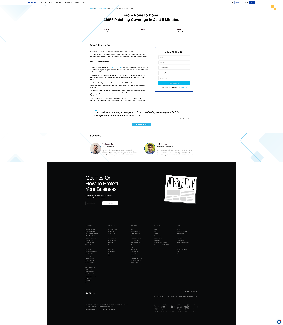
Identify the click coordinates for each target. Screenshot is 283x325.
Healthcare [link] (110, 244)
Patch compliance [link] (89, 256)
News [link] (155, 231)
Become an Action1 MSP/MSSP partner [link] (163, 244)
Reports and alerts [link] (89, 273)
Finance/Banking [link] (112, 247)
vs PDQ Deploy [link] (111, 233)
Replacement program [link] (90, 276)
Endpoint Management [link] (90, 231)
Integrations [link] (134, 249)
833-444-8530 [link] (171, 296)
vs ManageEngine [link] (112, 229)
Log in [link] (246, 2)
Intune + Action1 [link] (112, 240)
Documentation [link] (134, 251)
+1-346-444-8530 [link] (160, 296)
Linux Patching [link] (88, 249)
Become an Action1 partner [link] (160, 242)
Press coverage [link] (157, 235)
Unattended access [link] (89, 271)
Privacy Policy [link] (184, 87)
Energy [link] (110, 253)
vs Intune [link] (110, 235)
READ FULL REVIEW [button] (141, 124)
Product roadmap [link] (135, 244)
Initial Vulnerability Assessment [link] (92, 235)
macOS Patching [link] (89, 247)
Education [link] (110, 242)
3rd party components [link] (182, 249)
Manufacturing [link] (111, 251)
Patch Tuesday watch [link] (136, 233)
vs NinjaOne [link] (111, 231)
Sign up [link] (252, 2)
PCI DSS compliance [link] (90, 262)
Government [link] (111, 249)
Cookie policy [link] (180, 238)
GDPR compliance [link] (181, 240)
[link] (32, 2)
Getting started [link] (134, 253)
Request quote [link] (88, 278)
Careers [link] (156, 233)
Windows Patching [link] (89, 244)
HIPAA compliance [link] (89, 260)
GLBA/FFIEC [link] (88, 269)
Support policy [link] (180, 244)
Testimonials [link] (157, 240)
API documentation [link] (135, 256)
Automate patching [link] (115, 67)
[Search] (232, 2)
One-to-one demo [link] (135, 240)
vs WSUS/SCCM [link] (112, 238)
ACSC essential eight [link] (90, 267)
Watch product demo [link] (136, 238)
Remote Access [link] (89, 240)
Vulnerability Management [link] (91, 233)
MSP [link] (109, 256)
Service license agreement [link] (183, 242)
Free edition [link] (88, 280)
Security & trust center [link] (136, 242)
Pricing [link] (87, 282)
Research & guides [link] (135, 231)
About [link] (155, 229)
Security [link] (178, 229)
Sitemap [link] (179, 253)
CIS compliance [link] (89, 264)
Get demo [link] (237, 2)
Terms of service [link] (180, 233)
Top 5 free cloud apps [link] (136, 260)
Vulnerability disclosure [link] (182, 231)
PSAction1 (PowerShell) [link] (136, 258)
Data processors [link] (180, 247)
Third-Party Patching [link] (90, 253)
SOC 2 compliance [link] (89, 258)
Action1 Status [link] (134, 262)
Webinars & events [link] (135, 235)
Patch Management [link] (90, 229)
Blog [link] (132, 229)
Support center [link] (134, 247)
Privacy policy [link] (180, 235)
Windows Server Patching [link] (91, 251)
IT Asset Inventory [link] (89, 242)
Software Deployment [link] (90, 238)
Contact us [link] (179, 251)
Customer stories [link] (158, 238)
